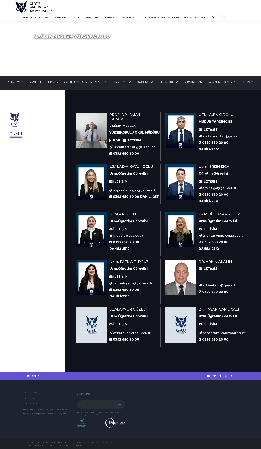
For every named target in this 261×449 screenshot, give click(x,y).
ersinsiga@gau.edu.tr (219, 188)
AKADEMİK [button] (60, 18)
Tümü (16, 133)
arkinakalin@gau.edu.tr (221, 285)
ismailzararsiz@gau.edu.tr (133, 147)
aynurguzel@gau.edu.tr (131, 333)
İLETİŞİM (247, 82)
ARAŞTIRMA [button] (92, 18)
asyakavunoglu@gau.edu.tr (134, 190)
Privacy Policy (106, 442)
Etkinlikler (168, 82)
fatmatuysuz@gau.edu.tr (132, 283)
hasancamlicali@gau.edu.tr (224, 333)
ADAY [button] (76, 18)
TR (222, 18)
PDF (116, 140)
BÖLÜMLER (122, 82)
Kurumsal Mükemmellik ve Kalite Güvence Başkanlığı (173, 18)
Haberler (145, 82)
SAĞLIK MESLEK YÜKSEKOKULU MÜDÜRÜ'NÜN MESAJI (68, 82)
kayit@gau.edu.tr (30, 403)
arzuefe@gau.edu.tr (128, 235)
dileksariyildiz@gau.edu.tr (223, 235)
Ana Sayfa (15, 82)
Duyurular (192, 82)
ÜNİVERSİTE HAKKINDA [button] (35, 18)
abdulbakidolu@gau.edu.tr (223, 136)
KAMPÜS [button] (110, 18)
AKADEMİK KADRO (221, 82)
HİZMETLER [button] (127, 18)
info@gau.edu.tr (30, 399)
